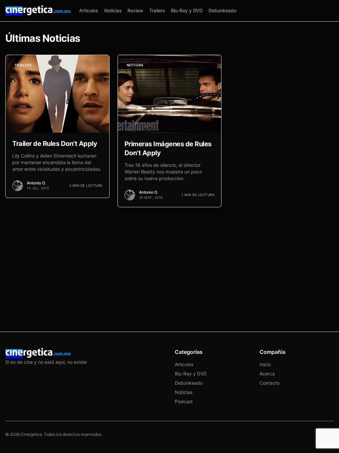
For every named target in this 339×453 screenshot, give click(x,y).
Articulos (88, 10)
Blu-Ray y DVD (187, 10)
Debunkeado (222, 10)
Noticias (113, 10)
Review (135, 10)
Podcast (184, 401)
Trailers (157, 10)
